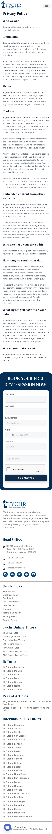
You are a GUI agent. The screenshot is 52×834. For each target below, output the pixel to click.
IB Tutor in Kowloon (13, 770)
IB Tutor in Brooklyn (13, 797)
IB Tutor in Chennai (12, 689)
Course (9, 441)
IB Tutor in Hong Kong (14, 774)
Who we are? (9, 591)
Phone (8, 430)
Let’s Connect (9, 605)
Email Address (11, 418)
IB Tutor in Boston (12, 767)
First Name (10, 394)
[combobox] (9, 435)
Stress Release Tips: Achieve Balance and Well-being (27, 709)
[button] (47, 6)
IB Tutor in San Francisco (16, 778)
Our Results (9, 598)
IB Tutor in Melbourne (14, 812)
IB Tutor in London (12, 744)
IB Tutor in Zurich (12, 747)
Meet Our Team (11, 595)
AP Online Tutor (11, 647)
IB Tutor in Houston (13, 786)
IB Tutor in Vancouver (14, 739)
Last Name (9, 406)
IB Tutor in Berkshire (13, 805)
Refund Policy (10, 620)
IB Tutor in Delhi (11, 678)
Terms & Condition (12, 612)
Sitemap (7, 609)
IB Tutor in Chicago (12, 789)
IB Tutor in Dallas (11, 782)
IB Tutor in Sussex (12, 809)
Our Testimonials (11, 601)
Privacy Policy (10, 616)
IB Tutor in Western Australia (17, 816)
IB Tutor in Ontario (12, 763)
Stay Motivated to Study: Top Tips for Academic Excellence (27, 702)
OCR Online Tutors (12, 644)
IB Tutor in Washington (14, 801)
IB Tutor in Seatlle (12, 732)
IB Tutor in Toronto (12, 728)
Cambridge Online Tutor (15, 636)
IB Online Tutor (10, 633)
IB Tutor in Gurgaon (13, 682)
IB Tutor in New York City (16, 793)
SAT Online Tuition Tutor (15, 651)
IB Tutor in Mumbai (12, 671)
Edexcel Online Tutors (14, 640)
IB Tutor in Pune (11, 674)
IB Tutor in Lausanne (13, 755)
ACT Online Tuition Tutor (15, 655)
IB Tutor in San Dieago (14, 735)
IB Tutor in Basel (11, 751)
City (7, 453)
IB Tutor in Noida (11, 685)
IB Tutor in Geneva (12, 758)
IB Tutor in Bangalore (14, 667)
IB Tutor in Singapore (14, 725)
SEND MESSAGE (26, 478)
